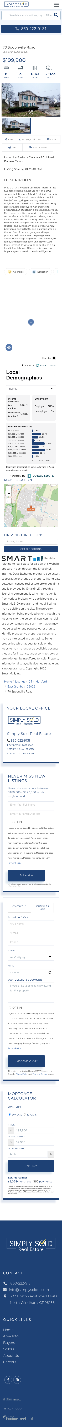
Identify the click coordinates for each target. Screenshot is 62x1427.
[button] (56, 15)
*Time (11, 965)
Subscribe (26, 875)
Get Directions (31, 549)
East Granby (15, 687)
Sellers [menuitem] (8, 1349)
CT (30, 682)
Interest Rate (16, 1148)
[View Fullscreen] (8, 501)
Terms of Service (40, 1074)
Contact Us (13, 754)
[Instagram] (17, 1380)
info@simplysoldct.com (29, 1290)
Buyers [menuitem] (9, 1343)
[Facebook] (8, 1380)
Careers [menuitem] (9, 1362)
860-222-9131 (33, 28)
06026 (31, 687)
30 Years (17, 1114)
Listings (20, 682)
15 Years (32, 1114)
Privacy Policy (14, 863)
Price (11, 1124)
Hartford (41, 682)
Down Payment (17, 1136)
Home (8, 682)
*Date (11, 950)
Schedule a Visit (42, 907)
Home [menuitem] (8, 1330)
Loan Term (14, 1107)
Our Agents (28, 754)
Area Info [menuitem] (10, 1336)
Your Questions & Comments (25, 980)
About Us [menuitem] (11, 1356)
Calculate (31, 1166)
